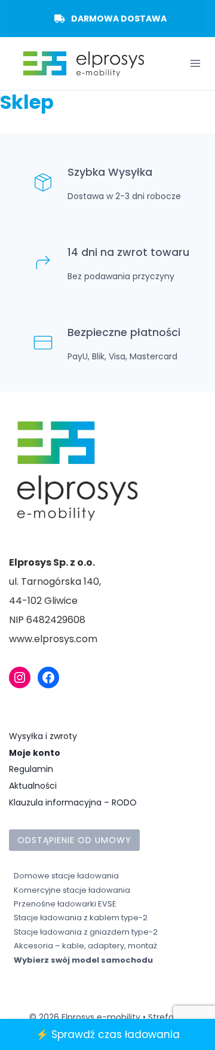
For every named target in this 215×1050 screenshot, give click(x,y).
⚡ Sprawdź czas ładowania (108, 1034)
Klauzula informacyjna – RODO (73, 802)
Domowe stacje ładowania (66, 875)
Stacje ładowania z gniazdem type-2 (86, 932)
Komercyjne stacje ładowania (72, 890)
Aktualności (33, 786)
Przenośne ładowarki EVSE (65, 903)
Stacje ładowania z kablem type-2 (81, 917)
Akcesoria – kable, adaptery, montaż (85, 945)
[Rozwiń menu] (195, 63)
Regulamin (31, 769)
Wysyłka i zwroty (43, 736)
